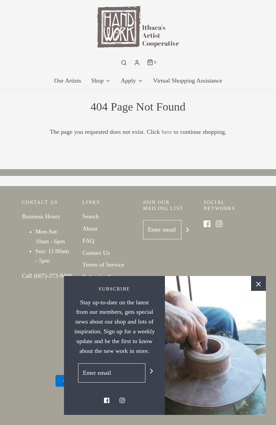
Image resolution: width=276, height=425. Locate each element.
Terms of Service (103, 264)
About (90, 228)
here (167, 131)
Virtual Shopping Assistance (187, 80)
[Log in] (137, 63)
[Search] (124, 63)
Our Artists (67, 80)
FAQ (88, 240)
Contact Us (96, 252)
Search (90, 216)
